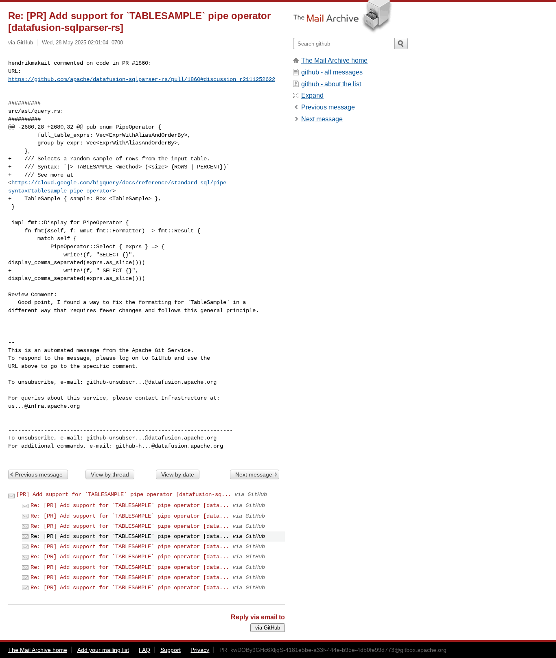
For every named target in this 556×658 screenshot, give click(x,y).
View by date (177, 474)
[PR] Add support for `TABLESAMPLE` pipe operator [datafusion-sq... (123, 494)
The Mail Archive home (334, 60)
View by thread (110, 474)
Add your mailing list (103, 650)
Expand (312, 95)
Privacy (199, 650)
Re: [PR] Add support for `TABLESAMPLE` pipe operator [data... (130, 505)
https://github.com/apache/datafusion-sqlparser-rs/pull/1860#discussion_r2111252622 (141, 79)
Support (170, 650)
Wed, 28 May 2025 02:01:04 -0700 (82, 42)
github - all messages (332, 72)
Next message (253, 474)
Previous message (39, 474)
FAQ (144, 650)
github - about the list (331, 84)
